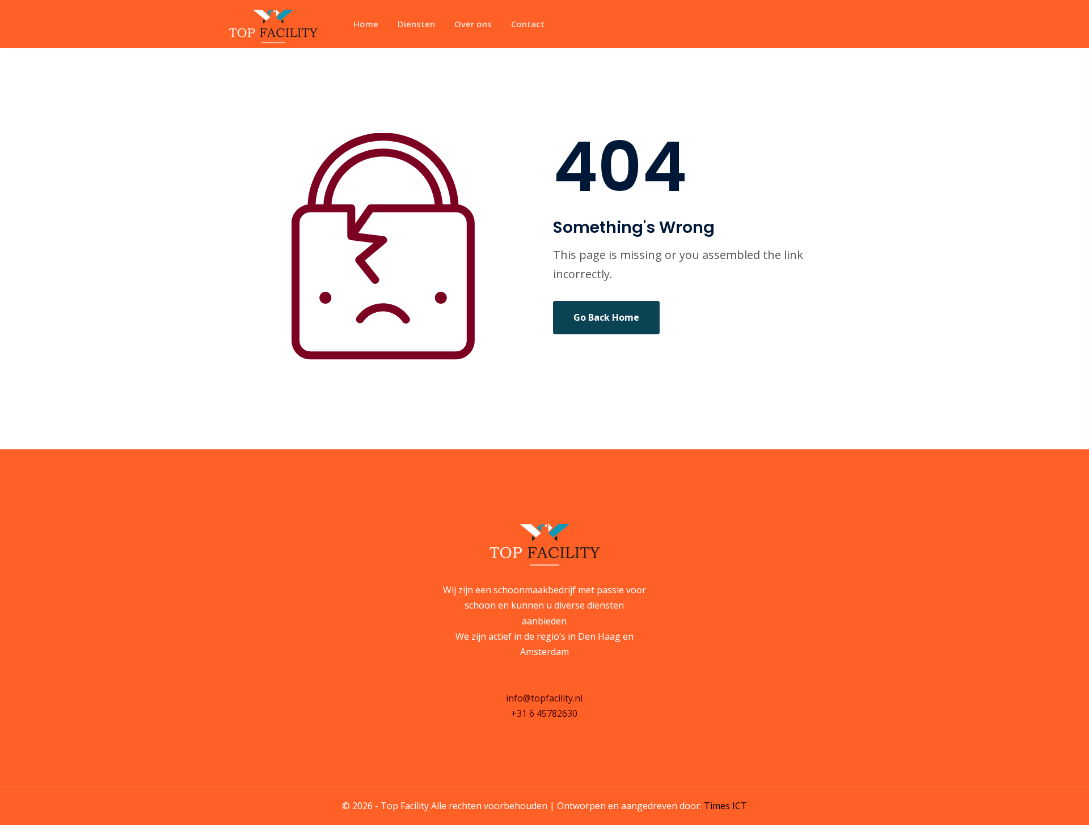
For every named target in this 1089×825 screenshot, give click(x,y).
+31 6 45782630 (544, 713)
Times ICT (725, 806)
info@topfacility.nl (544, 698)
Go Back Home (606, 317)
